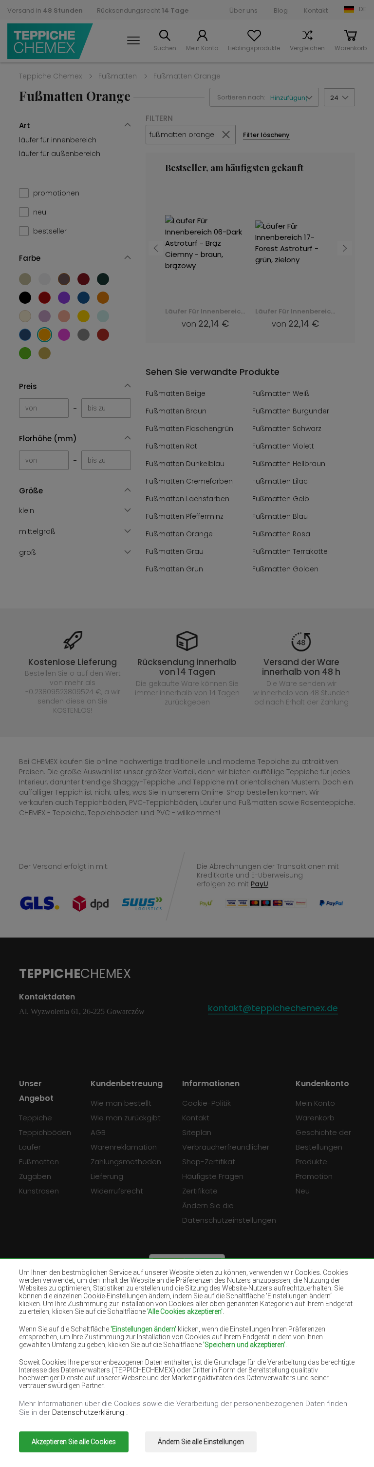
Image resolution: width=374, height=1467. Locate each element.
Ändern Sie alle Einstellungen (201, 1442)
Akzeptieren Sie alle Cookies (74, 1442)
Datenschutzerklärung (89, 1412)
